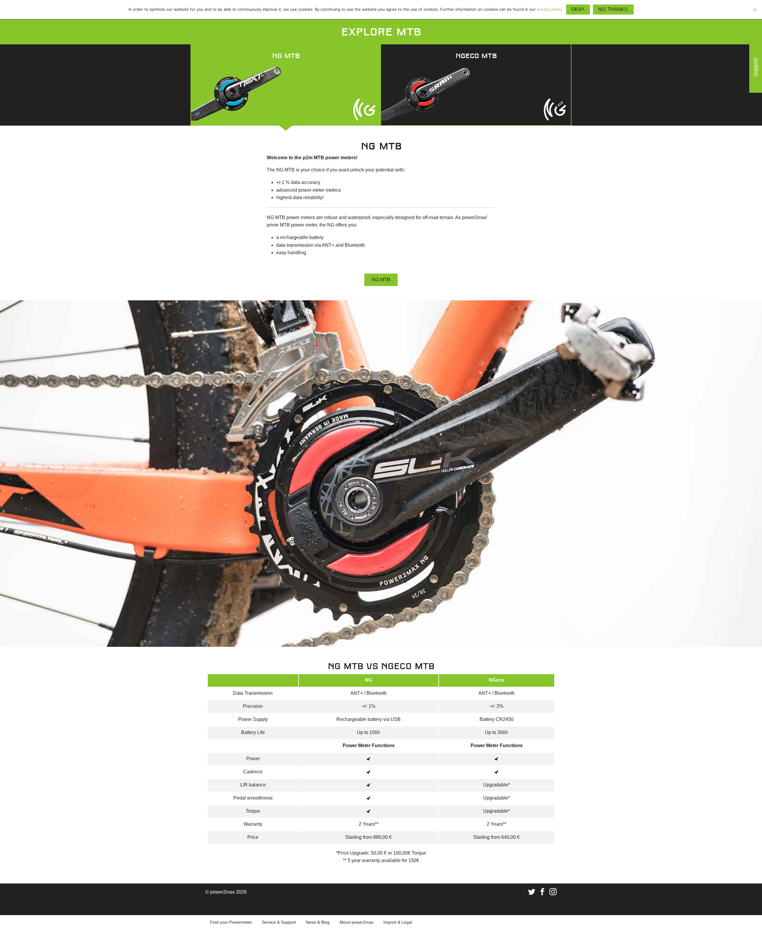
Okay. (578, 9)
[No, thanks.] (755, 10)
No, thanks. (613, 9)
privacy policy (549, 9)
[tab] (285, 84)
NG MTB (381, 279)
